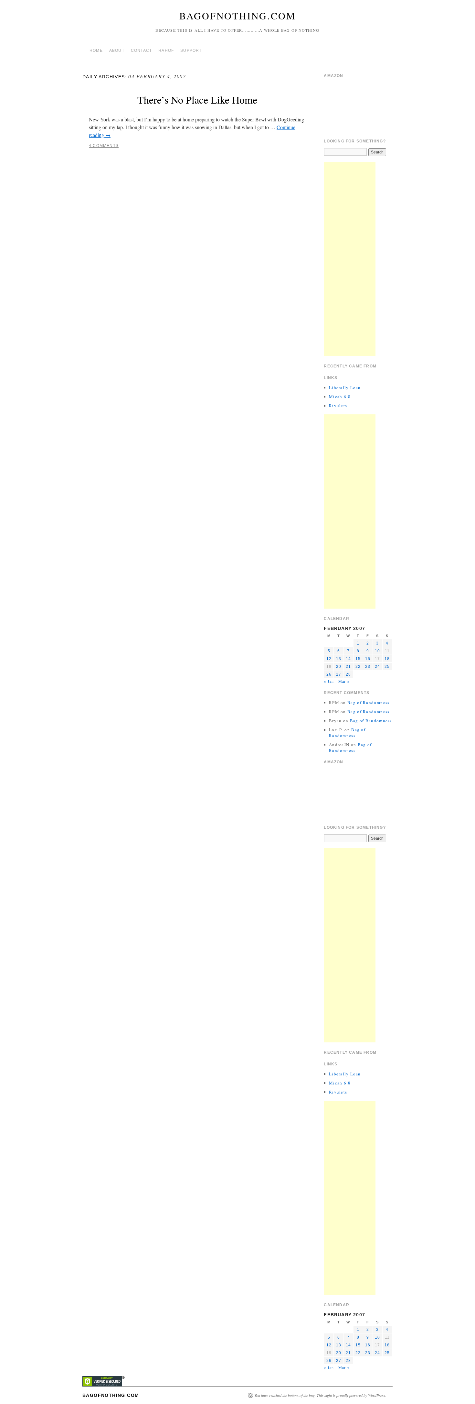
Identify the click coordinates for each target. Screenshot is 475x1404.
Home (96, 50)
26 (329, 674)
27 (338, 674)
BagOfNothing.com (237, 15)
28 (348, 674)
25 (387, 666)
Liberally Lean (345, 387)
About (116, 50)
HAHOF (166, 50)
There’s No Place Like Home (197, 100)
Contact (141, 50)
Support (191, 50)
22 (358, 666)
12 (329, 659)
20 (338, 666)
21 (348, 666)
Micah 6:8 (340, 396)
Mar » (344, 681)
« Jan (329, 681)
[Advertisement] (349, 259)
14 (348, 659)
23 (367, 666)
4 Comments (104, 145)
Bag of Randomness (368, 702)
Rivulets (338, 406)
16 (367, 659)
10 (377, 651)
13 (338, 659)
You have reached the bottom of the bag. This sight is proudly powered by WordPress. (320, 1395)
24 (377, 666)
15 (358, 659)
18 (387, 659)
